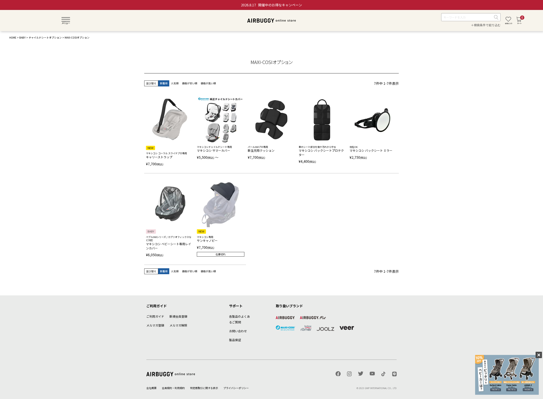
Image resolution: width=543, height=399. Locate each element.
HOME (12, 37)
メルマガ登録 (155, 325)
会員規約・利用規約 (173, 388)
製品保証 (235, 340)
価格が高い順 (208, 83)
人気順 (175, 83)
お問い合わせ (238, 331)
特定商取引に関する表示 (204, 388)
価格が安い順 (189, 83)
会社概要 (151, 388)
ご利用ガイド (155, 316)
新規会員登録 (178, 316)
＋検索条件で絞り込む (486, 25)
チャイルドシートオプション (45, 37)
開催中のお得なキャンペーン (271, 4)
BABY (22, 37)
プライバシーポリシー (236, 388)
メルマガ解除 (178, 325)
